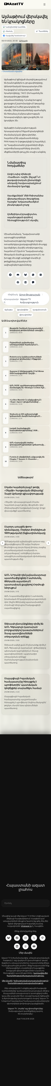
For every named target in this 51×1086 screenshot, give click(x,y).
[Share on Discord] (18, 275)
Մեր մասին (7, 980)
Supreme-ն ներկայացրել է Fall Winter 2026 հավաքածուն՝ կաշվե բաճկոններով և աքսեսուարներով (27, 372)
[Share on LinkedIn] (25, 282)
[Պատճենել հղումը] (42, 31)
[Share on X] (41, 275)
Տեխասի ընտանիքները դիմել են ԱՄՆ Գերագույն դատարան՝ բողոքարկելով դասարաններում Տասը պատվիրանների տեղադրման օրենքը (23, 630)
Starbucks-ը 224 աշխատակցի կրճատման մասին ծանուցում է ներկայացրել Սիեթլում (25, 415)
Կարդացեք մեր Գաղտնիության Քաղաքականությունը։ (27, 974)
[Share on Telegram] (10, 275)
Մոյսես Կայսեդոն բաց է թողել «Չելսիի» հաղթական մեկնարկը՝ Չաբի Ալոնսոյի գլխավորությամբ (24, 490)
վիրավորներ (25, 314)
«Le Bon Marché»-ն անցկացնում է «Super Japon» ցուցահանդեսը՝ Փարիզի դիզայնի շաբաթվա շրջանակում (25, 401)
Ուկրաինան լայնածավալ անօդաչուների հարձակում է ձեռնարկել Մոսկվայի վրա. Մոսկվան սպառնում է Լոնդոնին (27, 343)
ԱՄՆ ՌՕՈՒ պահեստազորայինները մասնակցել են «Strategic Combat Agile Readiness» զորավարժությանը (27, 386)
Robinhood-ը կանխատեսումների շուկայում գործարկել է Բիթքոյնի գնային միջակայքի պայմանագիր (26, 358)
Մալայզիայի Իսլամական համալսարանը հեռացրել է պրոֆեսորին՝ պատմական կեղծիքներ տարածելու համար (23, 683)
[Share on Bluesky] (25, 275)
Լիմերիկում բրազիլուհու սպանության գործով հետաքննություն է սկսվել (22, 217)
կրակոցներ (22, 309)
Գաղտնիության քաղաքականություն (25, 983)
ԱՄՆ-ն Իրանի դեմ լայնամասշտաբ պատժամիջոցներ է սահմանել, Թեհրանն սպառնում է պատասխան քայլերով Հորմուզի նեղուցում (25, 581)
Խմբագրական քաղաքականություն (31, 980)
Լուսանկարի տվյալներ (12, 71)
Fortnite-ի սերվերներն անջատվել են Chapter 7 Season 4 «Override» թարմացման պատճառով (27, 458)
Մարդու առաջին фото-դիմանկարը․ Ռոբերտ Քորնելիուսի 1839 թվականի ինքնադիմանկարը (25, 530)
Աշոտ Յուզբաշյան (29, 294)
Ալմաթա (9, 309)
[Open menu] (44, 4)
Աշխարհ (23, 40)
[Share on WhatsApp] (33, 275)
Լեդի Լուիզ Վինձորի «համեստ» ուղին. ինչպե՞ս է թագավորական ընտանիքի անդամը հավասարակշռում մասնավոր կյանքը (24, 180)
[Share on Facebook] (18, 282)
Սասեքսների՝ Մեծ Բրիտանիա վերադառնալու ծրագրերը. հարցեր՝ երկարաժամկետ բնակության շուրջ (25, 200)
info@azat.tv (26, 926)
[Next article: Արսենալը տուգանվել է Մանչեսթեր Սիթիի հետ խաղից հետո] (48, 543)
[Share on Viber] (33, 282)
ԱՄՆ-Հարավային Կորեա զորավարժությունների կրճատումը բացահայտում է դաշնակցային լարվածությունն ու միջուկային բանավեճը (27, 444)
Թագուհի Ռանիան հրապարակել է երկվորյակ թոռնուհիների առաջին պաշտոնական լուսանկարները (26, 329)
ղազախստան (39, 309)
